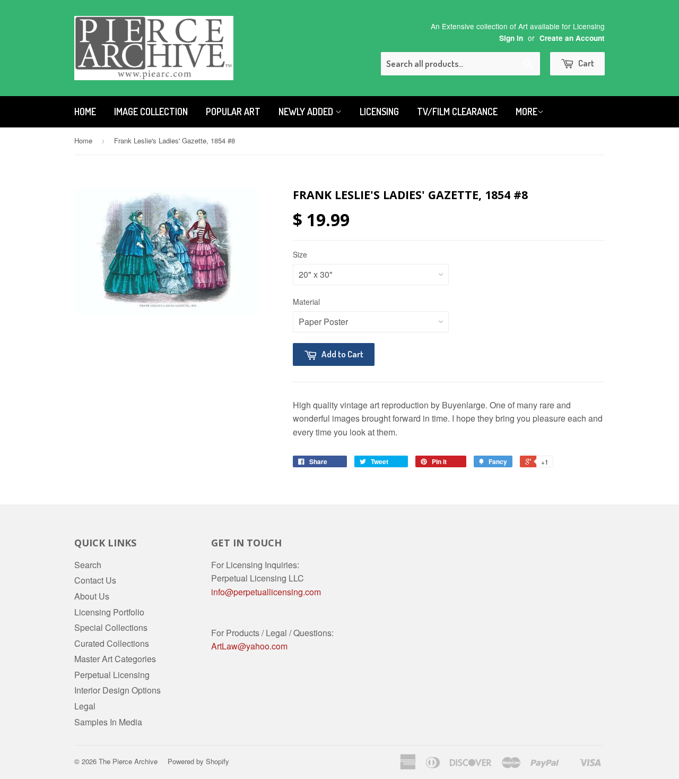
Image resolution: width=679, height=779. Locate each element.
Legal (84, 706)
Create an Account (572, 38)
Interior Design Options (117, 690)
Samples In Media (108, 722)
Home (85, 111)
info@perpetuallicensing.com (266, 592)
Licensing (379, 111)
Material (306, 301)
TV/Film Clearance (457, 111)
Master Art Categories (115, 659)
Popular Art (233, 111)
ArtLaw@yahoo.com (249, 646)
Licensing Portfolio (109, 612)
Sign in (511, 38)
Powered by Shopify (198, 761)
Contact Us (95, 580)
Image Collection (151, 111)
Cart (585, 63)
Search (87, 565)
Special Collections (110, 627)
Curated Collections (111, 643)
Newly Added (306, 111)
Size (300, 254)
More (526, 111)
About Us (91, 596)
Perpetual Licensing (112, 675)
